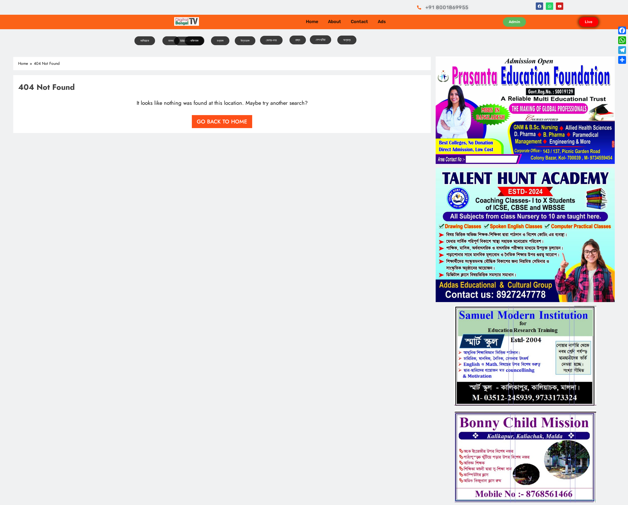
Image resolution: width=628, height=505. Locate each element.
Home (312, 21)
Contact (359, 21)
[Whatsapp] (549, 6)
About (334, 21)
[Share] (622, 60)
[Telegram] (622, 50)
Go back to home (222, 121)
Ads (382, 21)
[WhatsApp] (622, 40)
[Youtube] (559, 6)
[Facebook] (539, 6)
